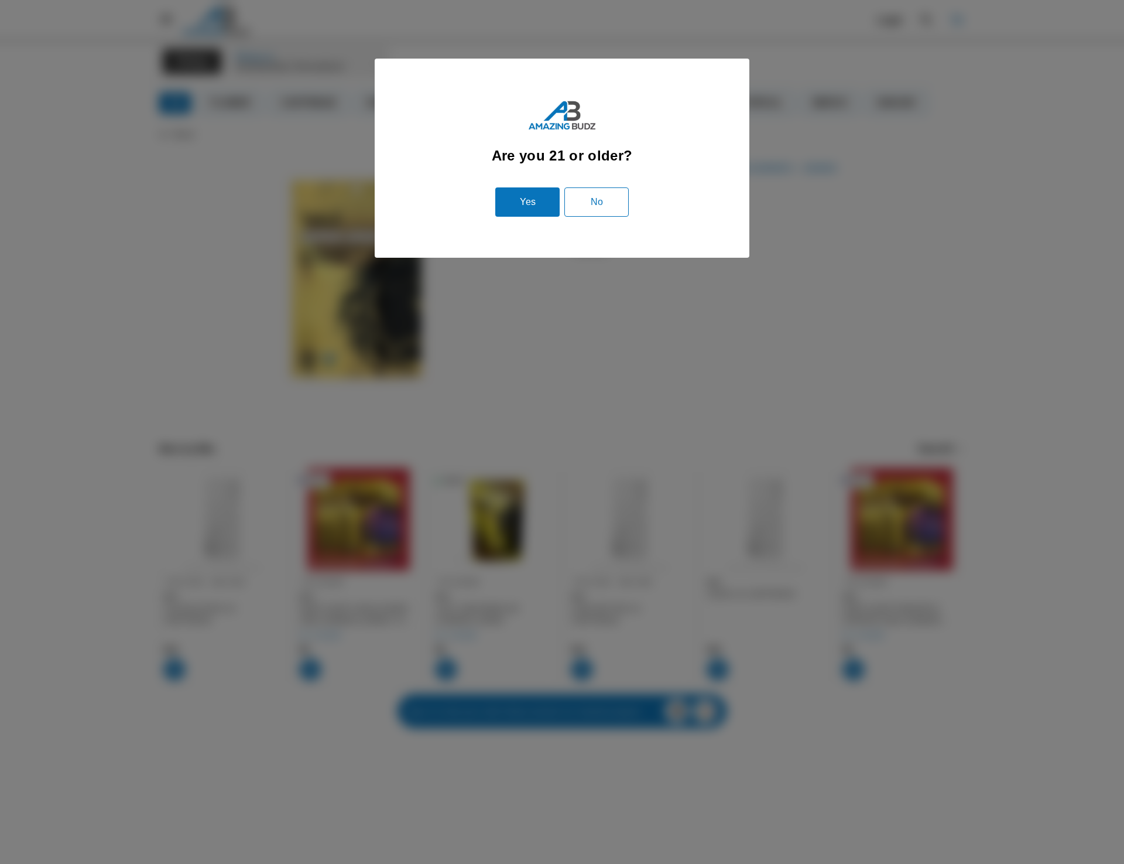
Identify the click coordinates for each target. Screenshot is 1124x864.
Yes (528, 202)
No (597, 202)
